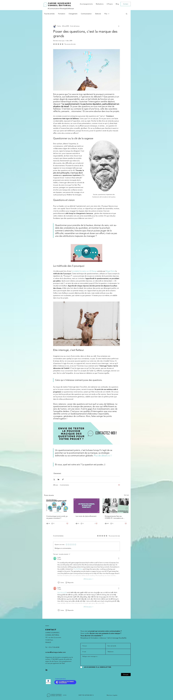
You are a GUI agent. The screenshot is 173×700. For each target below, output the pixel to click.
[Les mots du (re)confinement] (87, 505)
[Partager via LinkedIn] (58, 479)
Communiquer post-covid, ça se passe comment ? (56, 517)
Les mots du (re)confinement (86, 516)
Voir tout (126, 495)
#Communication (54, 8)
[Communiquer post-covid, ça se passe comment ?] (57, 505)
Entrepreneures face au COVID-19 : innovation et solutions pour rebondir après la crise (115, 517)
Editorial (98, 14)
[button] (126, 13)
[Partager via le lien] (63, 479)
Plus (105, 14)
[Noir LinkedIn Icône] (46, 670)
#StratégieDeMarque (67, 8)
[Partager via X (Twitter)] (54, 479)
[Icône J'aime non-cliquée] (58, 583)
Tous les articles (49, 14)
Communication (86, 14)
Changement (73, 14)
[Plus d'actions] (119, 26)
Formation (61, 14)
